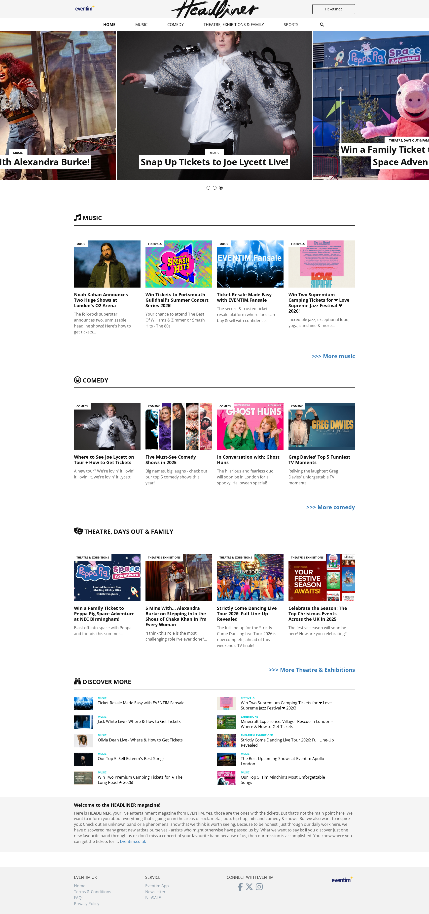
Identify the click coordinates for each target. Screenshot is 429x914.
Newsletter (155, 891)
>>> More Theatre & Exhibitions (312, 669)
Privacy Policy (86, 903)
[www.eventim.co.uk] (342, 878)
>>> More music (333, 356)
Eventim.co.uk (133, 841)
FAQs (78, 897)
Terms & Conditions (92, 891)
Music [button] (141, 24)
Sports (291, 24)
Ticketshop (334, 9)
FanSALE (153, 897)
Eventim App (157, 885)
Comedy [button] (175, 24)
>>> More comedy (330, 507)
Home (109, 24)
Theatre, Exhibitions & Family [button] (234, 24)
